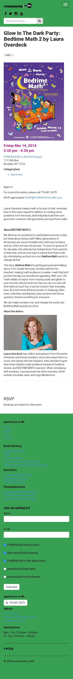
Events (7, 430)
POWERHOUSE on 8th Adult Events (26, 560)
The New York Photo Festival (20, 495)
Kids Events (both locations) (22, 552)
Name (7, 513)
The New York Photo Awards (20, 499)
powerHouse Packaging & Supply (22, 461)
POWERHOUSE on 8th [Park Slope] (23, 156)
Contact (8, 437)
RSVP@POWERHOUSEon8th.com (43, 197)
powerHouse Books (14, 451)
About (7, 434)
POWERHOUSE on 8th (16, 478)
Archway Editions (13, 458)
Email (7, 529)
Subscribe (11, 586)
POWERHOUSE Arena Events (23, 544)
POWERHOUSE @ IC (15, 482)
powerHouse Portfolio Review (20, 492)
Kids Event (16, 174)
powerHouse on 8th (14, 421)
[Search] (39, 21)
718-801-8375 (16, 602)
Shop (7, 427)
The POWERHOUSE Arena (18, 475)
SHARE (8, 55)
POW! (7, 454)
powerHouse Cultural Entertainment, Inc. (26, 465)
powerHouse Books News (21, 568)
